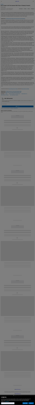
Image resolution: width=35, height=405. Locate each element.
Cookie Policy (7, 401)
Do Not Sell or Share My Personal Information (8, 403)
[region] (17, 400)
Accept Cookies (25, 403)
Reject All (31, 403)
